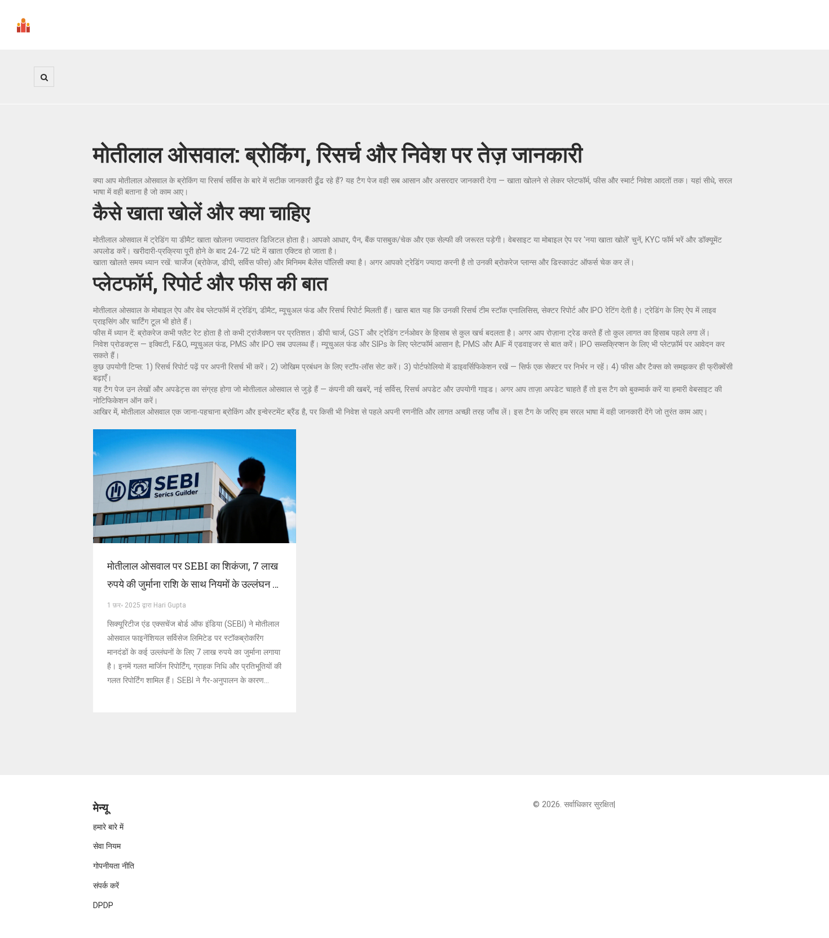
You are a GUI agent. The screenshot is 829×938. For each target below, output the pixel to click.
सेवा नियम (107, 846)
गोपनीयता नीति (113, 865)
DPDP (103, 905)
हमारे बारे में (108, 826)
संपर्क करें (106, 885)
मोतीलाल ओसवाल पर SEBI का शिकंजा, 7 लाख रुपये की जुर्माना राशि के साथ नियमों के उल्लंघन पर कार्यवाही (194, 576)
